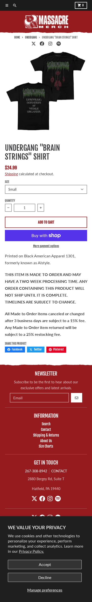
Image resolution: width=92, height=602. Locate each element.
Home (17, 37)
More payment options (46, 246)
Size (7, 182)
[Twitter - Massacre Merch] (33, 43)
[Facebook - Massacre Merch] (42, 43)
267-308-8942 (36, 471)
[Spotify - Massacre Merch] (58, 43)
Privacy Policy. (31, 551)
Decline (44, 577)
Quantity (10, 200)
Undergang (31, 37)
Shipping (11, 174)
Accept (45, 564)
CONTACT (59, 471)
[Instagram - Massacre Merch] (50, 43)
